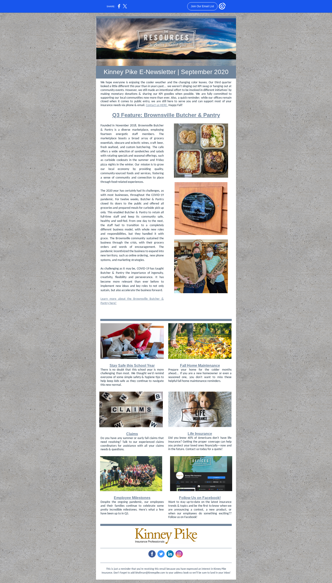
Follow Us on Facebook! (200, 498)
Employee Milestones (132, 498)
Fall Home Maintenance (200, 365)
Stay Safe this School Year (132, 365)
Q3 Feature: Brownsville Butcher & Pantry (166, 115)
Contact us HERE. (157, 105)
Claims (132, 434)
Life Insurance (200, 434)
